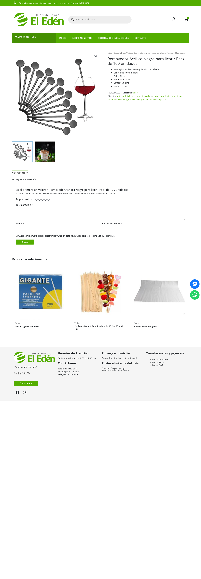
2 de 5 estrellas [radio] (39, 200)
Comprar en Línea (25, 37)
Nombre (21, 223)
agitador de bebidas (125, 96)
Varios (129, 53)
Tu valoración (24, 204)
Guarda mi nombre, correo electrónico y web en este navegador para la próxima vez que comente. (66, 235)
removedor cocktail (160, 96)
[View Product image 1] (22, 152)
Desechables (119, 53)
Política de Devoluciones (113, 37)
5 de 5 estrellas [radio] (48, 200)
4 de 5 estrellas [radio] (45, 200)
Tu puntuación (25, 199)
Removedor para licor (139, 99)
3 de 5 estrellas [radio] (42, 200)
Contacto (140, 37)
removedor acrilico (143, 96)
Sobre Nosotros (82, 37)
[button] (95, 56)
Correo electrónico (112, 223)
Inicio (63, 37)
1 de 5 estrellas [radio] (36, 200)
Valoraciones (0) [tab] (20, 172)
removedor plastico (158, 99)
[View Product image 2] (45, 152)
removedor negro (121, 99)
